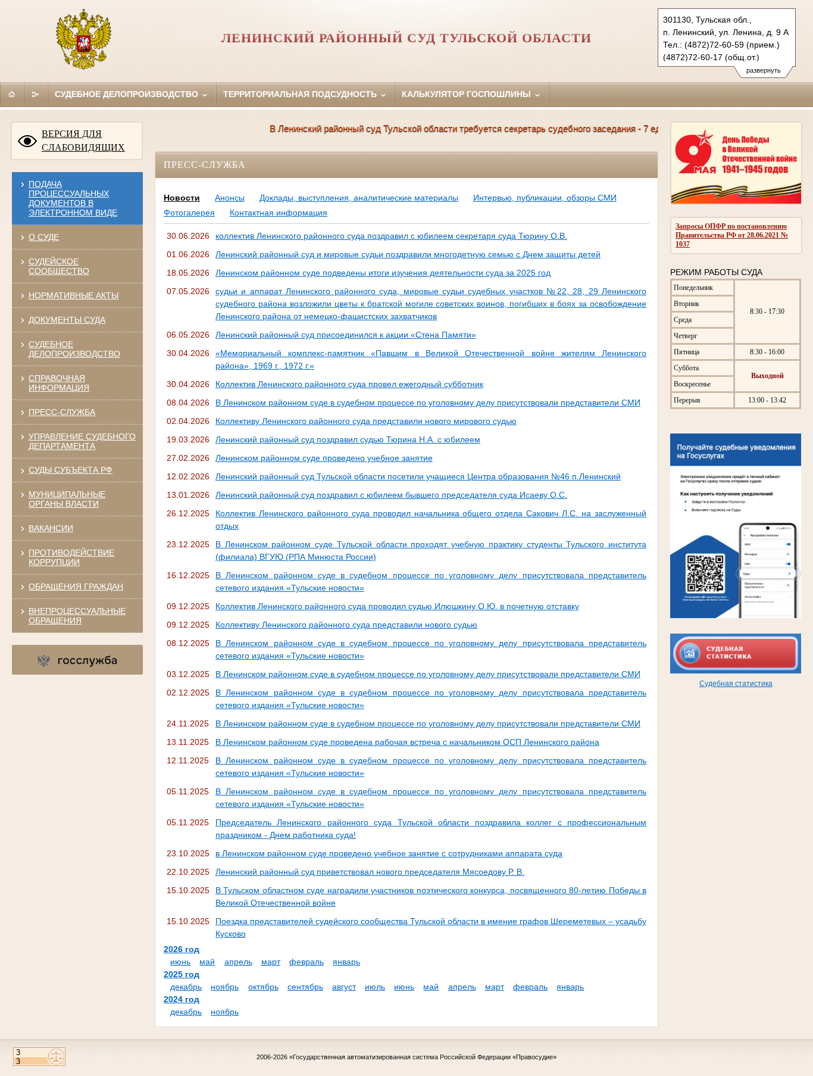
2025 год (181, 974)
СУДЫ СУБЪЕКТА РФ (70, 470)
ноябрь (225, 986)
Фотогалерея (189, 212)
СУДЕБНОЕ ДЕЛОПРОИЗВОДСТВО (74, 348)
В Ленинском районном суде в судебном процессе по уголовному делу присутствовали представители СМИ (427, 402)
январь (346, 961)
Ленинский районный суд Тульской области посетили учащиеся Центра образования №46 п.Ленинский (418, 476)
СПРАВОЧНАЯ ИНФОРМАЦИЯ (59, 382)
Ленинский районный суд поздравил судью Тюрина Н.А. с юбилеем (347, 439)
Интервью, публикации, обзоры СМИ (545, 197)
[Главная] (12, 94)
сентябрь (305, 986)
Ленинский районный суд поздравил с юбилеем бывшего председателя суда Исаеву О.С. (391, 495)
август (344, 986)
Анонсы (230, 197)
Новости (182, 197)
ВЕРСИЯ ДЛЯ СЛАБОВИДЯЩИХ (83, 140)
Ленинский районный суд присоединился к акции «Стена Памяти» (345, 334)
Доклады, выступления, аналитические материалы (358, 197)
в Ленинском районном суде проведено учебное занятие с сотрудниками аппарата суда (388, 853)
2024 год (181, 999)
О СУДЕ (44, 237)
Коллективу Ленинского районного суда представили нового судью (346, 624)
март (270, 961)
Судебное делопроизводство (128, 94)
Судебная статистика (736, 683)
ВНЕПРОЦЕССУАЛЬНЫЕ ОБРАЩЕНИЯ (77, 615)
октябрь (263, 986)
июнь (180, 961)
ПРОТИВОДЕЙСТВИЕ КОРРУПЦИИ (71, 557)
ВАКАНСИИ (51, 528)
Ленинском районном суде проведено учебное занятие (324, 458)
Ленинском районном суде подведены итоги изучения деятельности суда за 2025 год (383, 272)
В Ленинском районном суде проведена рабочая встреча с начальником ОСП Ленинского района (407, 742)
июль (375, 986)
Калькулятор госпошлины (467, 94)
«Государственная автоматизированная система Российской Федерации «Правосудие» (422, 1057)
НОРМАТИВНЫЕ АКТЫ (73, 295)
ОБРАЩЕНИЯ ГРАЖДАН (76, 586)
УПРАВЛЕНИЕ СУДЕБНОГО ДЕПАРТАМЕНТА (82, 441)
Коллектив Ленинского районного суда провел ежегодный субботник (349, 384)
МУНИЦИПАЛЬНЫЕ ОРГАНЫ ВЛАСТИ (67, 499)
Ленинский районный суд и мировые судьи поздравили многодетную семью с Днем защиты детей (408, 254)
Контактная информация (278, 212)
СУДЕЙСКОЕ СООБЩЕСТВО (59, 266)
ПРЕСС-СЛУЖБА (62, 412)
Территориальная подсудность (301, 94)
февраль (306, 961)
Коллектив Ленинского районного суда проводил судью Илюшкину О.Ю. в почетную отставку (397, 606)
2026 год (181, 949)
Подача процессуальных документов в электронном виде (73, 198)
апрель (238, 961)
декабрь (186, 986)
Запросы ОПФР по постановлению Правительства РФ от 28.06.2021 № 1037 (732, 235)
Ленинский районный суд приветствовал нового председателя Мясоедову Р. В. (369, 872)
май (207, 961)
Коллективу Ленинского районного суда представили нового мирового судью (366, 421)
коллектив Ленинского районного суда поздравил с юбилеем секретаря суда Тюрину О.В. (391, 236)
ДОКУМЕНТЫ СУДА (67, 320)
